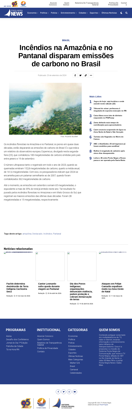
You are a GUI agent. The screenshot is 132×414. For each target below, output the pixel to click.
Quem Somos (43, 339)
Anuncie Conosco (45, 336)
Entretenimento (68, 13)
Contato (41, 351)
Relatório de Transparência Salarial (49, 344)
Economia (31, 13)
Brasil (72, 366)
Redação (9, 296)
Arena (8, 336)
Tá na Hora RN (12, 349)
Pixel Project (104, 405)
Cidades (82, 13)
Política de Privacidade (47, 348)
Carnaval (74, 369)
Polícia (54, 13)
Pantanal (57, 234)
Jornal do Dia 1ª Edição (17, 343)
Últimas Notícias (109, 13)
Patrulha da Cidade (14, 346)
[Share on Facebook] (75, 75)
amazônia (27, 234)
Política (43, 13)
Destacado (37, 234)
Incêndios (47, 234)
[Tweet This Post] (80, 75)
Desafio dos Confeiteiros (17, 339)
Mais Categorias (71, 23)
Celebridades (76, 373)
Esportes (94, 13)
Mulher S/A (75, 363)
